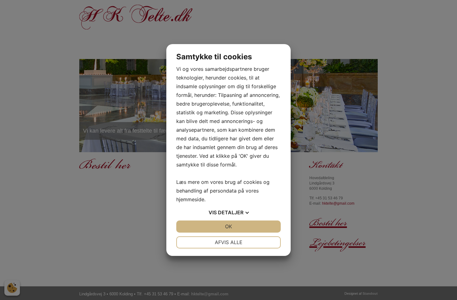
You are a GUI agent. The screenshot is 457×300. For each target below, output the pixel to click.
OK (228, 226)
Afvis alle (228, 242)
